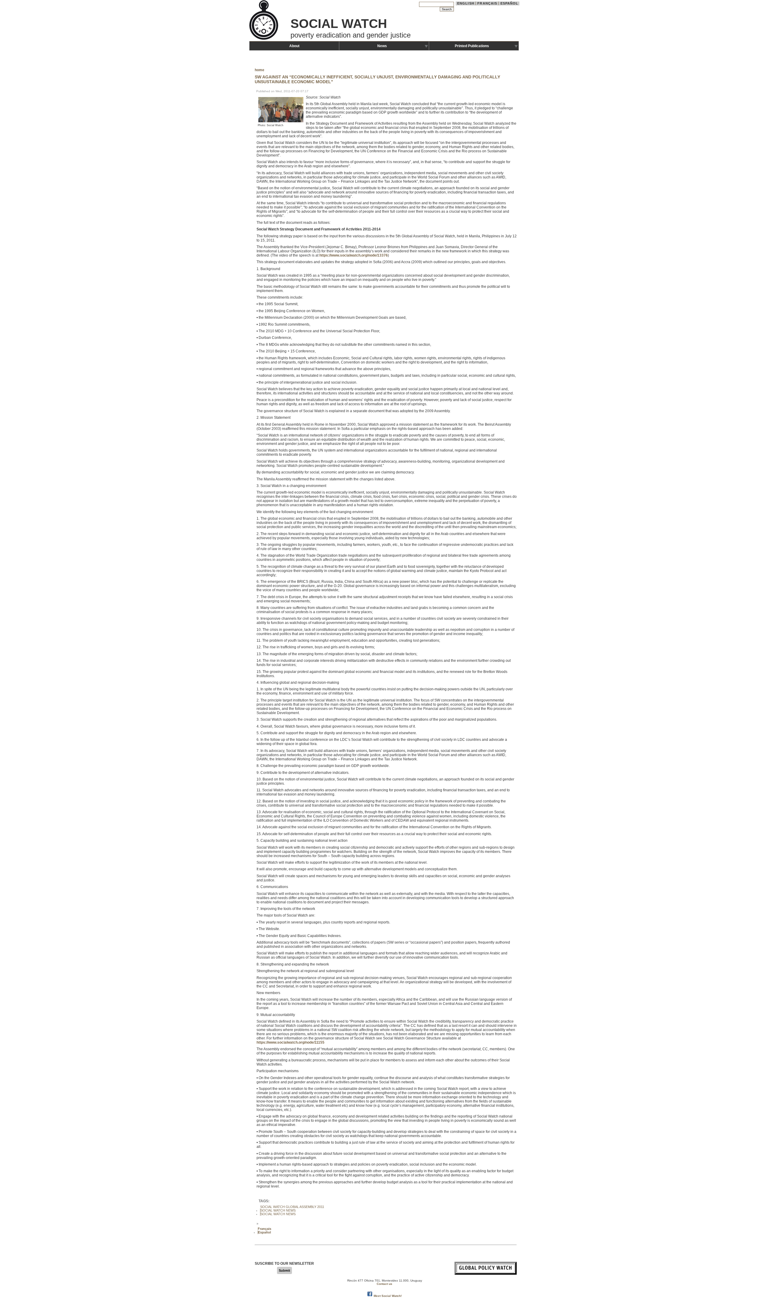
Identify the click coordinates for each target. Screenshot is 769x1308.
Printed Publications (472, 46)
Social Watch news (278, 1214)
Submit (284, 1270)
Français (487, 3)
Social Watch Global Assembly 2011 (292, 1207)
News (382, 46)
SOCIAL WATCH (338, 24)
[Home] (264, 39)
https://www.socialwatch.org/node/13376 (353, 255)
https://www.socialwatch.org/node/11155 (290, 1042)
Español (509, 3)
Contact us (384, 1283)
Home (259, 70)
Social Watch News (278, 1210)
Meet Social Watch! (388, 1295)
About (294, 46)
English (465, 3)
